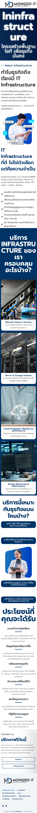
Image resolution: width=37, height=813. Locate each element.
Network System (8, 793)
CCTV (19, 793)
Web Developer (24, 796)
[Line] (6, 806)
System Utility (17, 799)
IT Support (21, 790)
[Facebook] (3, 806)
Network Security (9, 796)
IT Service (6, 799)
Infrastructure (8, 790)
